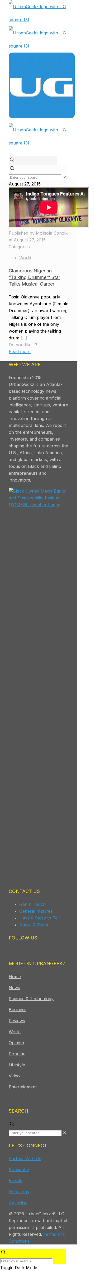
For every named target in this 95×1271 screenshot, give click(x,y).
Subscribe (19, 1169)
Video (14, 1075)
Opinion (16, 1042)
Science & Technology (31, 998)
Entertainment (23, 1086)
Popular (17, 1053)
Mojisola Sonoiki (52, 233)
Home (15, 976)
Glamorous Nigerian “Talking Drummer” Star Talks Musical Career (34, 277)
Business (17, 1009)
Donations (19, 1191)
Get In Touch (32, 904)
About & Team (33, 924)
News (14, 987)
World (25, 257)
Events (15, 1180)
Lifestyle (17, 1064)
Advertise (18, 1202)
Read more (20, 351)
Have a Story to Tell (39, 918)
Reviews (17, 1020)
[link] (64, 177)
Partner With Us (25, 1158)
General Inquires (36, 911)
